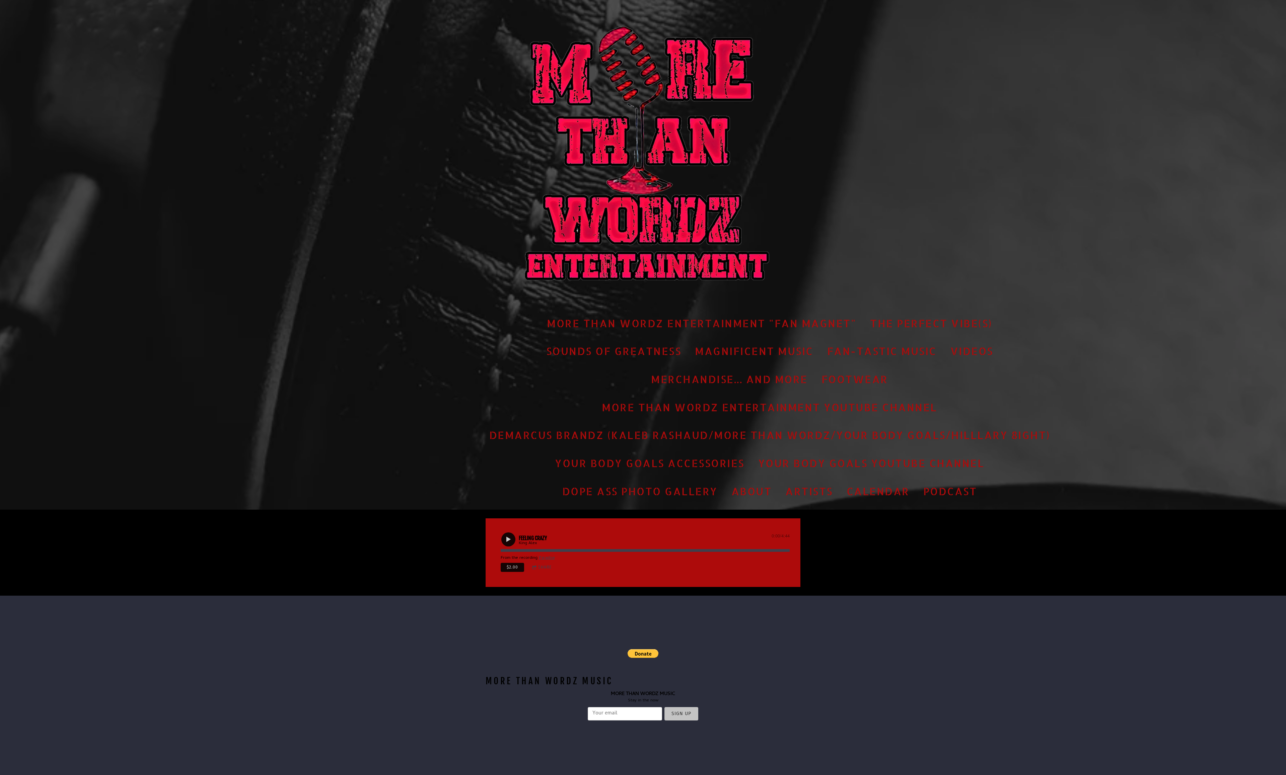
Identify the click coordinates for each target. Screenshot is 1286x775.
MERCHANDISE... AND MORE (729, 379)
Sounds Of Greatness (614, 351)
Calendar (878, 491)
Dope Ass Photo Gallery (640, 491)
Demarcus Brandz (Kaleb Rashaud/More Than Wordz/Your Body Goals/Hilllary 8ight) (769, 435)
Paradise (547, 558)
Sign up (681, 713)
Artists (809, 491)
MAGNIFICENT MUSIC (754, 351)
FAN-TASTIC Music (882, 351)
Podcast (950, 491)
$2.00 (512, 567)
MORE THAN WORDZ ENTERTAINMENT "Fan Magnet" (701, 323)
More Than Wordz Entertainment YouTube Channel (769, 407)
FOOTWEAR (854, 379)
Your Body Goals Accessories (649, 463)
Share (545, 567)
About (751, 491)
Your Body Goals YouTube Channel (871, 463)
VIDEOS (971, 351)
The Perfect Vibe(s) (931, 323)
